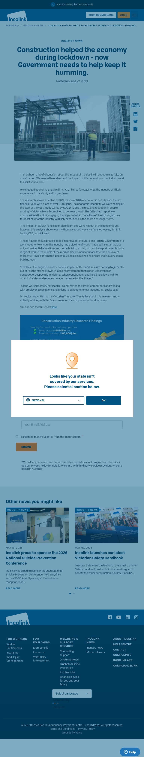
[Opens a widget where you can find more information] (130, 752)
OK (103, 400)
